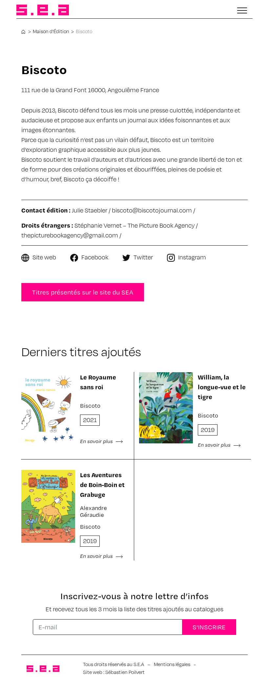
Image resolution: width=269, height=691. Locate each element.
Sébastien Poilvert (125, 672)
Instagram (192, 257)
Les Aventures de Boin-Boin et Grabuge (102, 484)
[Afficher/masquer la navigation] (242, 10)
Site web (44, 257)
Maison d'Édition (51, 31)
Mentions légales (172, 664)
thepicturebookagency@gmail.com (69, 235)
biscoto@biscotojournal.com (152, 210)
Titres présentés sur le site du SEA (82, 292)
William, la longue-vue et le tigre (222, 387)
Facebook (94, 257)
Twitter (143, 257)
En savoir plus (97, 441)
